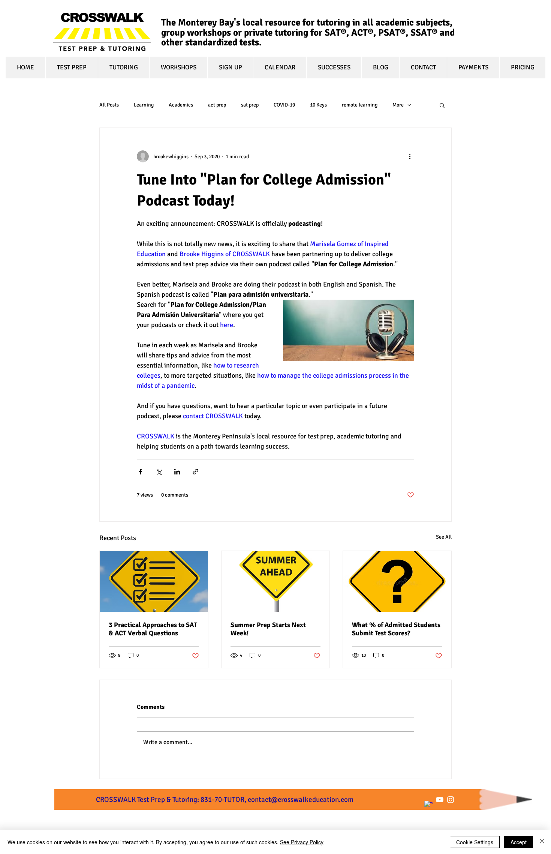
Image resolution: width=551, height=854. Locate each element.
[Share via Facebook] (140, 471)
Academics (181, 105)
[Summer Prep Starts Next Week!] (276, 581)
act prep (217, 105)
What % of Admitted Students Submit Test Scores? (396, 629)
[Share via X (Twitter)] (158, 471)
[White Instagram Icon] (450, 799)
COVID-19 (284, 105)
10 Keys (318, 105)
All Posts (109, 105)
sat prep (250, 105)
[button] (442, 105)
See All (444, 537)
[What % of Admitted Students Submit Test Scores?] (397, 581)
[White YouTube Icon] (439, 799)
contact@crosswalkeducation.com (300, 799)
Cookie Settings (474, 842)
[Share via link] (195, 471)
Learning (144, 105)
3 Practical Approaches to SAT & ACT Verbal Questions (153, 629)
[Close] (542, 842)
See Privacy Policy (301, 842)
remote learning (359, 105)
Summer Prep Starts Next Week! (268, 629)
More (398, 105)
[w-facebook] (428, 805)
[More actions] (409, 156)
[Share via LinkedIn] (177, 471)
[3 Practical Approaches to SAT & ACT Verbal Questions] (154, 581)
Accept (519, 842)
